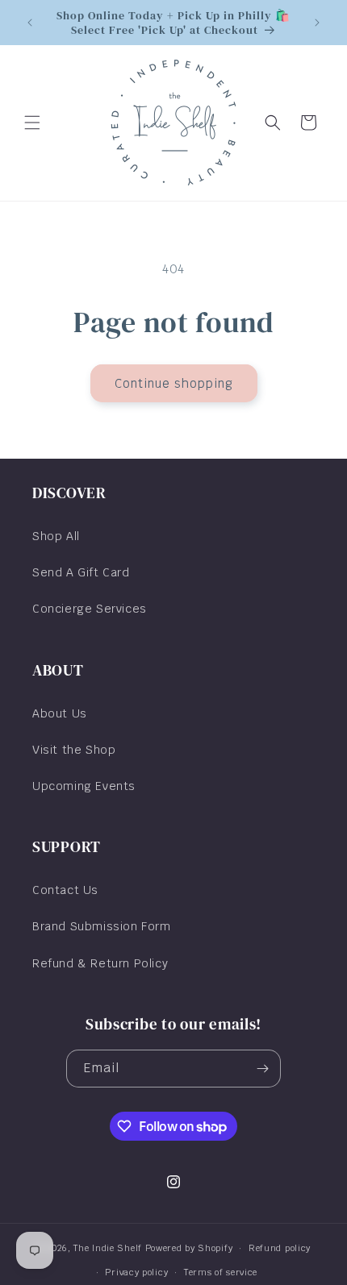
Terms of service (220, 1272)
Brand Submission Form (101, 926)
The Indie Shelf (107, 1248)
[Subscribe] (262, 1068)
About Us (59, 713)
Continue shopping (174, 383)
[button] (32, 122)
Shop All (56, 536)
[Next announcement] (317, 22)
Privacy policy (136, 1272)
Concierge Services (89, 608)
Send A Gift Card (81, 572)
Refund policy (280, 1248)
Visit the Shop (73, 749)
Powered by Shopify (189, 1248)
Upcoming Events (84, 786)
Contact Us (65, 890)
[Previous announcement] (30, 22)
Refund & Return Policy (100, 963)
